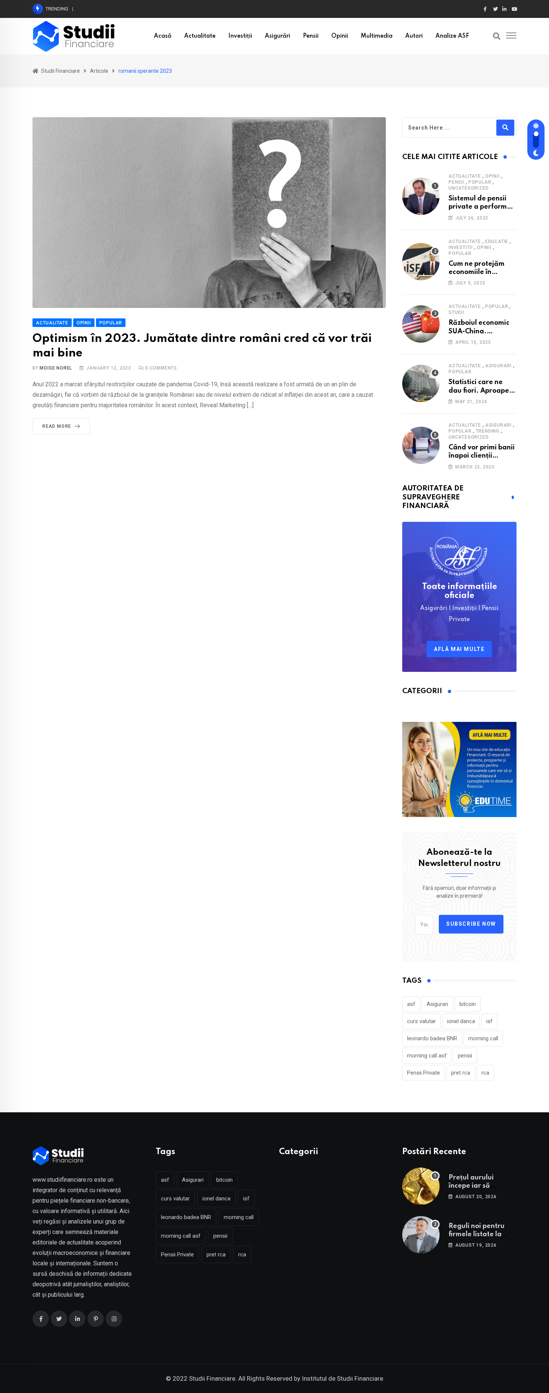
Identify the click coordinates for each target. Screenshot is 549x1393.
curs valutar (421, 1021)
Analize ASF (452, 36)
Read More (56, 426)
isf (489, 1021)
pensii (465, 1055)
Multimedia (377, 36)
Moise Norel (56, 368)
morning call (483, 1038)
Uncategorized (468, 188)
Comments (161, 368)
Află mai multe (459, 649)
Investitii (461, 247)
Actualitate (199, 36)
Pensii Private (423, 1072)
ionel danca (461, 1021)
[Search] (496, 36)
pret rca (460, 1072)
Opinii (339, 36)
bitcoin (467, 1004)
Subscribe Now (471, 924)
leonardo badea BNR (432, 1038)
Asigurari (498, 365)
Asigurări (277, 36)
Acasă (162, 36)
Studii (456, 312)
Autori (414, 36)
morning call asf (427, 1055)
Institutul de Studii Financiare (342, 1378)
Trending (487, 431)
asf (411, 1004)
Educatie (496, 241)
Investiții (240, 36)
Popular (479, 182)
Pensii (311, 36)
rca (485, 1072)
